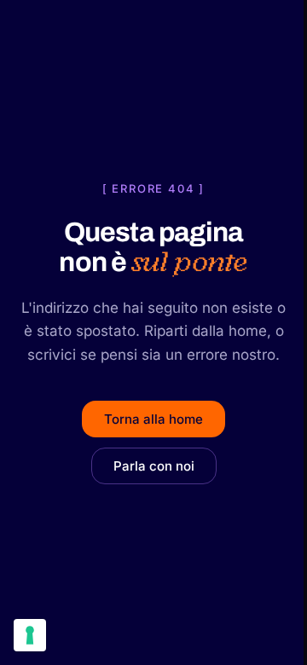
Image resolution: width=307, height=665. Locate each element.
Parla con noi (153, 466)
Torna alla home (153, 419)
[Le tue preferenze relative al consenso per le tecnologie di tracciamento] (30, 635)
